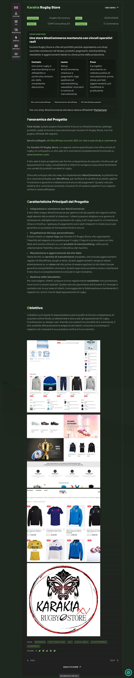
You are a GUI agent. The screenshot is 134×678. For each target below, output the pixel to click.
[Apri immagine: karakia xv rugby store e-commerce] (63, 487)
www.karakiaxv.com (38, 154)
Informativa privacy (69, 676)
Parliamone (100, 110)
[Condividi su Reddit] (47, 651)
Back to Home (70, 667)
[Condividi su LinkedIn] (43, 651)
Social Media (81, 642)
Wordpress (33, 646)
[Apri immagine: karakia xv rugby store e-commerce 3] (63, 412)
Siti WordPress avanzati (91, 102)
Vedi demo (110, 8)
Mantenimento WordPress (66, 102)
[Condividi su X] (40, 651)
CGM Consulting (56, 642)
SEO (70, 642)
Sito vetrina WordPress (41, 102)
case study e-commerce (103, 140)
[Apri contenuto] (16, 7)
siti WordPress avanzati (60, 140)
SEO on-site (80, 140)
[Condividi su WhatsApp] (54, 651)
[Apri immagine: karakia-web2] (63, 561)
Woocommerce (98, 642)
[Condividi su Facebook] (36, 651)
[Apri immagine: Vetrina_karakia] (63, 635)
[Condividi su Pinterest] (51, 651)
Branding (40, 642)
